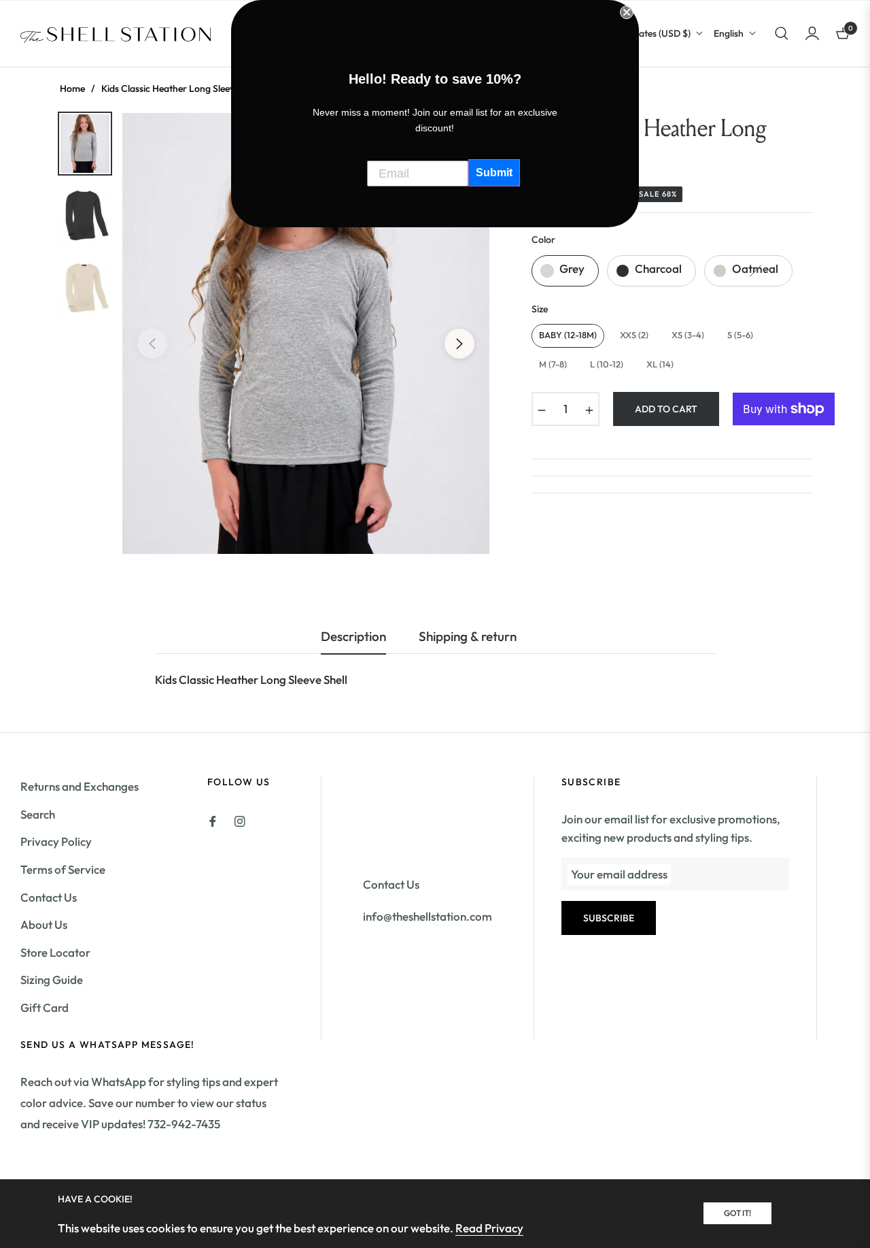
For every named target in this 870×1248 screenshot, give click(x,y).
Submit (494, 172)
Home (72, 88)
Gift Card (44, 1007)
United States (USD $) (645, 33)
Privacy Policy (56, 841)
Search (37, 814)
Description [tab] (353, 636)
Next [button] (459, 344)
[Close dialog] (626, 12)
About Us (43, 924)
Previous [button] (152, 344)
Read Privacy (489, 1228)
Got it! (737, 1213)
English (729, 33)
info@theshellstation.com (427, 916)
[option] (305, 333)
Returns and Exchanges (79, 786)
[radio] (565, 270)
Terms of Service (62, 869)
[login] (812, 33)
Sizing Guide (51, 979)
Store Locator (55, 952)
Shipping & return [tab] (468, 636)
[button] (782, 33)
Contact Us (48, 897)
